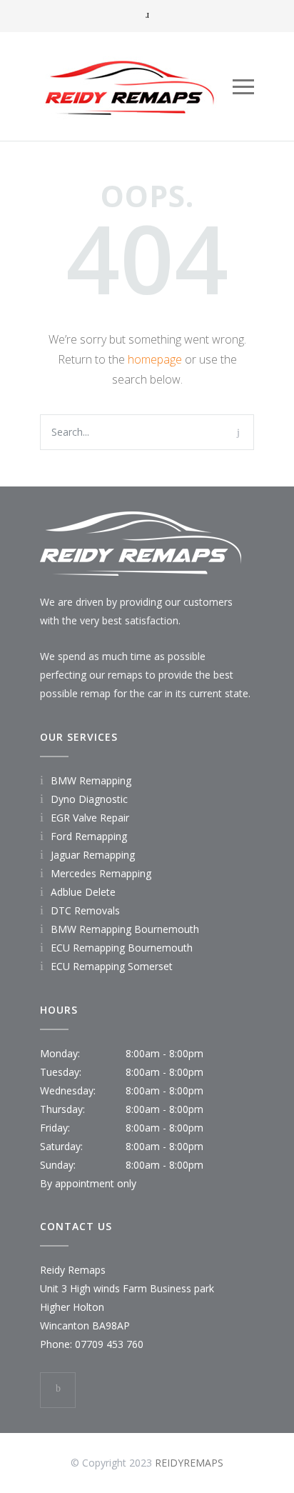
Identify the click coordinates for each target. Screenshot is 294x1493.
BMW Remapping (91, 780)
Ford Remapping (89, 836)
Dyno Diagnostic (89, 799)
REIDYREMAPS (189, 1462)
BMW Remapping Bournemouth (125, 929)
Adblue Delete (83, 892)
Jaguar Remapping (93, 855)
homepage (155, 359)
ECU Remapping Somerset (112, 966)
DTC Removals (85, 910)
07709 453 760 (109, 1344)
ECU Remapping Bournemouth (122, 947)
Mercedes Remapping (101, 873)
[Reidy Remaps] (136, 86)
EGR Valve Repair (90, 817)
